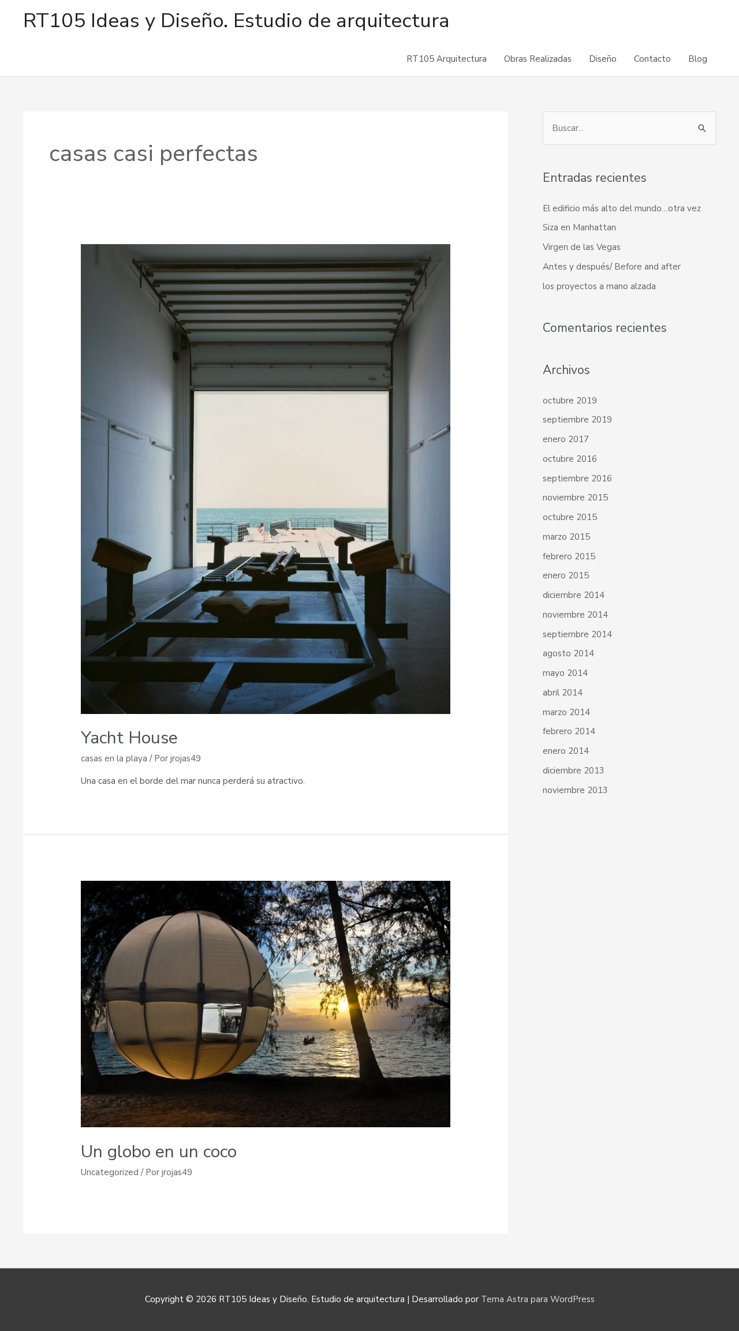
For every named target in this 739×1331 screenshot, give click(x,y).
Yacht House (129, 738)
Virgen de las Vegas (582, 247)
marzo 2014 (566, 712)
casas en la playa (114, 758)
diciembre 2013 (573, 770)
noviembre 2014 (575, 614)
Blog (697, 59)
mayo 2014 (565, 673)
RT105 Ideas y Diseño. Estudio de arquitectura (236, 20)
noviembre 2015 (575, 497)
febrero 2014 (569, 731)
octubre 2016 (570, 459)
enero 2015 (566, 575)
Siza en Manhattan (579, 227)
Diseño (603, 59)
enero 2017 (566, 439)
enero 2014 (566, 751)
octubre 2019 (570, 400)
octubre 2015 (570, 517)
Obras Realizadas (538, 59)
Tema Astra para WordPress (538, 1299)
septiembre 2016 (577, 478)
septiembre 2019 (577, 419)
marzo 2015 (566, 537)
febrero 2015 (569, 556)
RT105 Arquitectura (446, 59)
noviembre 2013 (575, 790)
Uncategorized (110, 1172)
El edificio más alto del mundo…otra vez (622, 208)
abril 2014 (563, 692)
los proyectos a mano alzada (599, 286)
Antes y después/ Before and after (612, 266)
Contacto (652, 59)
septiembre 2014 (577, 634)
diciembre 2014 (573, 595)
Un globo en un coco (159, 1152)
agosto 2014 (568, 653)
